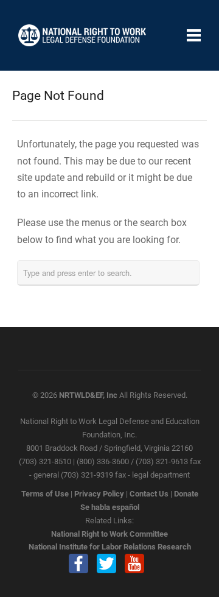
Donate (186, 493)
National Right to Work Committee (109, 534)
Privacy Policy (99, 493)
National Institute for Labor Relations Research (110, 546)
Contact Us (149, 493)
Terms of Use (45, 493)
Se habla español (109, 507)
